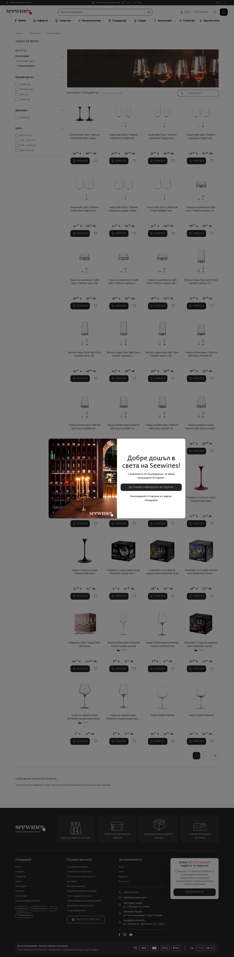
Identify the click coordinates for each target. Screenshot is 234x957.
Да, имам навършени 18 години (151, 487)
